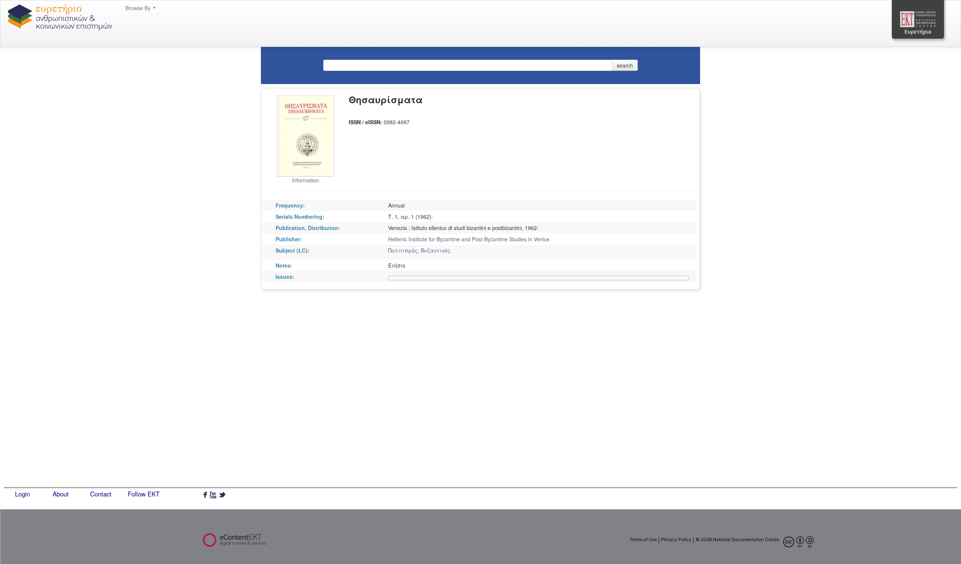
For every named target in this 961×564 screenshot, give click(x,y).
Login (22, 493)
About (61, 493)
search (625, 65)
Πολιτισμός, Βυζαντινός (419, 250)
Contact (100, 493)
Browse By (138, 8)
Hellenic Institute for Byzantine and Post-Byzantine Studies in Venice (469, 239)
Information (305, 180)
